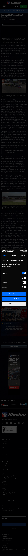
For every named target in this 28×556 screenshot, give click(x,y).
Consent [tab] (5, 255)
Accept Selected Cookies (14, 298)
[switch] (24, 278)
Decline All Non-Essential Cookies (14, 303)
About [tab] (23, 255)
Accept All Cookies (14, 294)
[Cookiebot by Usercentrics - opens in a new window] (20, 251)
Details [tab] (14, 255)
